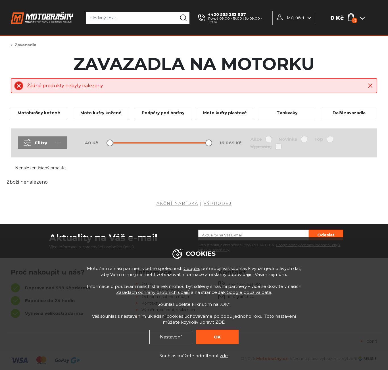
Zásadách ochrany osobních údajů (153, 292)
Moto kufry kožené (101, 112)
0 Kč (337, 18)
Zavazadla (25, 45)
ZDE (220, 322)
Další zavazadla (349, 112)
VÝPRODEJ (217, 203)
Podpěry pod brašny (163, 112)
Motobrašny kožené (39, 112)
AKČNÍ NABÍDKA (177, 203)
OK (217, 337)
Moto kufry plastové (225, 112)
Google (191, 268)
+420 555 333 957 (227, 14)
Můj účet (295, 17)
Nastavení (171, 337)
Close (370, 86)
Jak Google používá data (244, 292)
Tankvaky (287, 112)
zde (224, 355)
